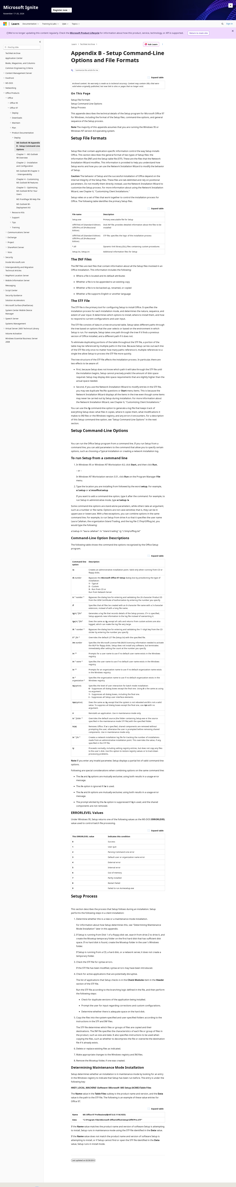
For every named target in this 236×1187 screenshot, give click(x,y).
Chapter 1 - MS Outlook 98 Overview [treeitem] (27, 156)
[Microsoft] (5, 24)
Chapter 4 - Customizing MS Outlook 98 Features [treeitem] (27, 181)
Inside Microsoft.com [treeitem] (15, 262)
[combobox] (21, 47)
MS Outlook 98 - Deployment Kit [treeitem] (23, 206)
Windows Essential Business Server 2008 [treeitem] (21, 340)
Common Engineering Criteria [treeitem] (19, 68)
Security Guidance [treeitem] (13, 295)
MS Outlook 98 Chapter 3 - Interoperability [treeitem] (27, 173)
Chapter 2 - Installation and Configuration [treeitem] (27, 164)
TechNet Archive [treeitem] (12, 53)
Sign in (229, 23)
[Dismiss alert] (230, 5)
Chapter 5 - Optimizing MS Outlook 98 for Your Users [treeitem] (26, 190)
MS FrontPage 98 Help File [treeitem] (28, 199)
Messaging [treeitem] (10, 285)
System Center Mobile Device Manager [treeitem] (18, 312)
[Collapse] (40, 42)
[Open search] (222, 23)
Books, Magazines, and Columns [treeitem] (20, 63)
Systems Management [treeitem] (15, 323)
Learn (74, 44)
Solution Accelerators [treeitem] (15, 300)
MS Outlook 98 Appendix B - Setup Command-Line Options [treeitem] (28, 146)
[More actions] (162, 44)
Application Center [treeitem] (14, 58)
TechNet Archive (87, 44)
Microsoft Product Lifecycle (84, 32)
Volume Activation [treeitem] (13, 333)
